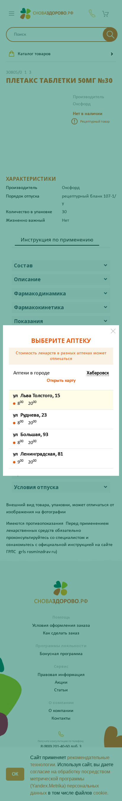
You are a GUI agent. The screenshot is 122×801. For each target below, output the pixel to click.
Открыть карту (61, 380)
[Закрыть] (113, 331)
